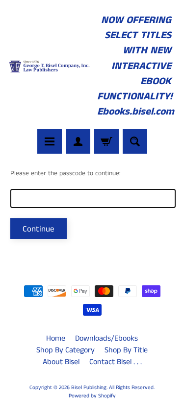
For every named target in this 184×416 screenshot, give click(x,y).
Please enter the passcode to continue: (65, 173)
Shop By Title (126, 350)
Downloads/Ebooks (106, 338)
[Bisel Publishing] (50, 66)
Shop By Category (65, 350)
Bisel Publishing (88, 388)
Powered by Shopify (92, 396)
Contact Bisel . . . (115, 362)
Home (55, 338)
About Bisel (61, 362)
